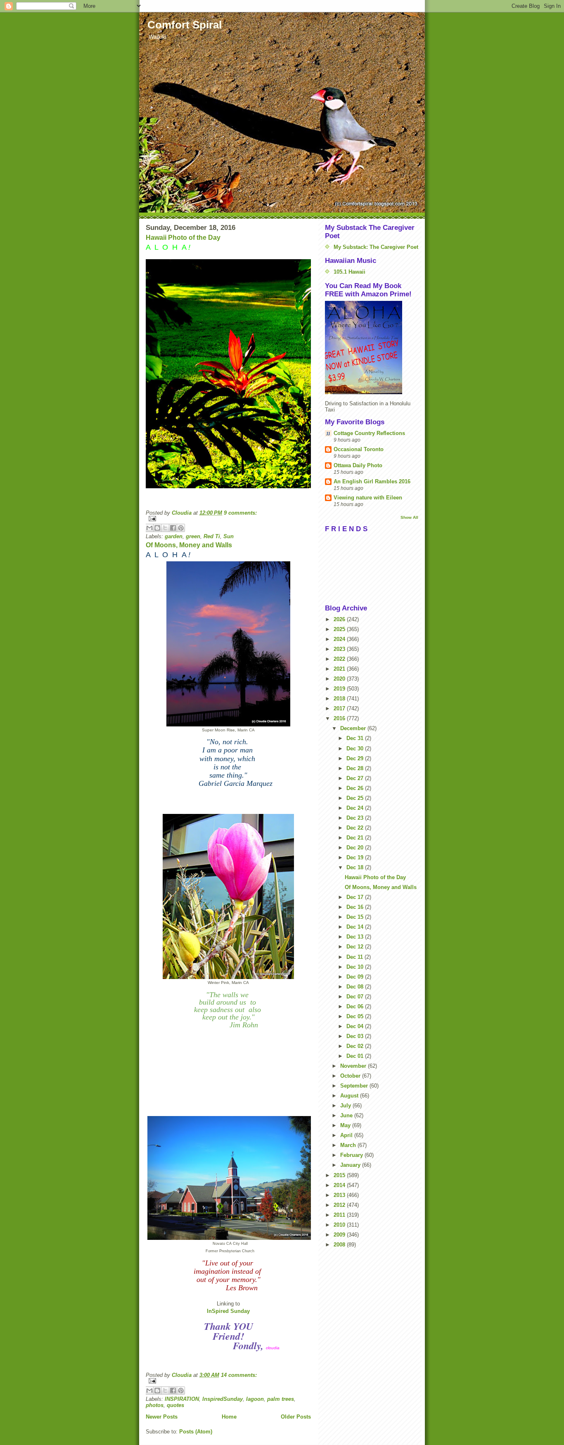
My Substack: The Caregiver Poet (376, 247)
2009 (340, 1235)
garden (173, 536)
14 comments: (239, 1375)
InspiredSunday (222, 1399)
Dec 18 (355, 867)
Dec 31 (355, 738)
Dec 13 (355, 937)
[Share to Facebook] (173, 528)
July (346, 1105)
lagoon (255, 1399)
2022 (340, 659)
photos (155, 1405)
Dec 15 (355, 917)
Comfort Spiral (184, 25)
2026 (340, 619)
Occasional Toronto (359, 449)
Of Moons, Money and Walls (189, 545)
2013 (340, 1195)
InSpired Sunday (228, 1311)
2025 (340, 629)
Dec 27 (355, 778)
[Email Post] (228, 518)
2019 (340, 689)
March (349, 1145)
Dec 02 (355, 1046)
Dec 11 (355, 957)
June (347, 1115)
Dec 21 (355, 838)
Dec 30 (355, 748)
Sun (228, 536)
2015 (340, 1175)
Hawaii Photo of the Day (183, 237)
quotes (175, 1405)
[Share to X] (165, 528)
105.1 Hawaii (349, 272)
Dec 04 (355, 1026)
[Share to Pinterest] (181, 528)
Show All (409, 517)
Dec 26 (355, 788)
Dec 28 (355, 768)
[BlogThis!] (157, 528)
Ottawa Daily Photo (358, 465)
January (351, 1165)
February (352, 1155)
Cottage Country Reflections (369, 433)
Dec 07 (355, 996)
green (193, 536)
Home (229, 1417)
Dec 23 (355, 818)
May (346, 1125)
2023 (340, 649)
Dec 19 (355, 857)
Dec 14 (355, 927)
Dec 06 (355, 1006)
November (354, 1066)
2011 (340, 1215)
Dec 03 (355, 1036)
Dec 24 (355, 808)
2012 (340, 1205)
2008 (340, 1245)
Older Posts (296, 1417)
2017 (340, 708)
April (347, 1135)
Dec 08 (355, 987)
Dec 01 (355, 1056)
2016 (340, 718)
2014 (340, 1185)
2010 (340, 1225)
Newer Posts (162, 1417)
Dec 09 (355, 977)
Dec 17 (355, 897)
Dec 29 (355, 758)
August (350, 1096)
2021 (340, 669)
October (351, 1076)
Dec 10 (355, 967)
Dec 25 (355, 798)
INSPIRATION (182, 1399)
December (353, 728)
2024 (340, 639)
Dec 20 (355, 847)
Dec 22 (355, 828)
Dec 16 (355, 907)
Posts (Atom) (195, 1431)
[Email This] (149, 528)
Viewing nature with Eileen (368, 497)
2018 (340, 698)
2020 (340, 679)
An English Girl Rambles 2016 (372, 481)
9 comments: (240, 513)
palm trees (280, 1399)
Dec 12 (355, 947)
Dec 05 (355, 1016)
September (355, 1086)
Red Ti (212, 536)
